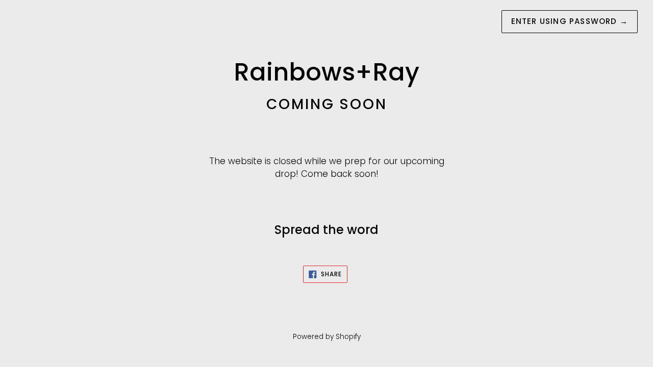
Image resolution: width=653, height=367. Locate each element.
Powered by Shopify (327, 337)
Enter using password (569, 21)
